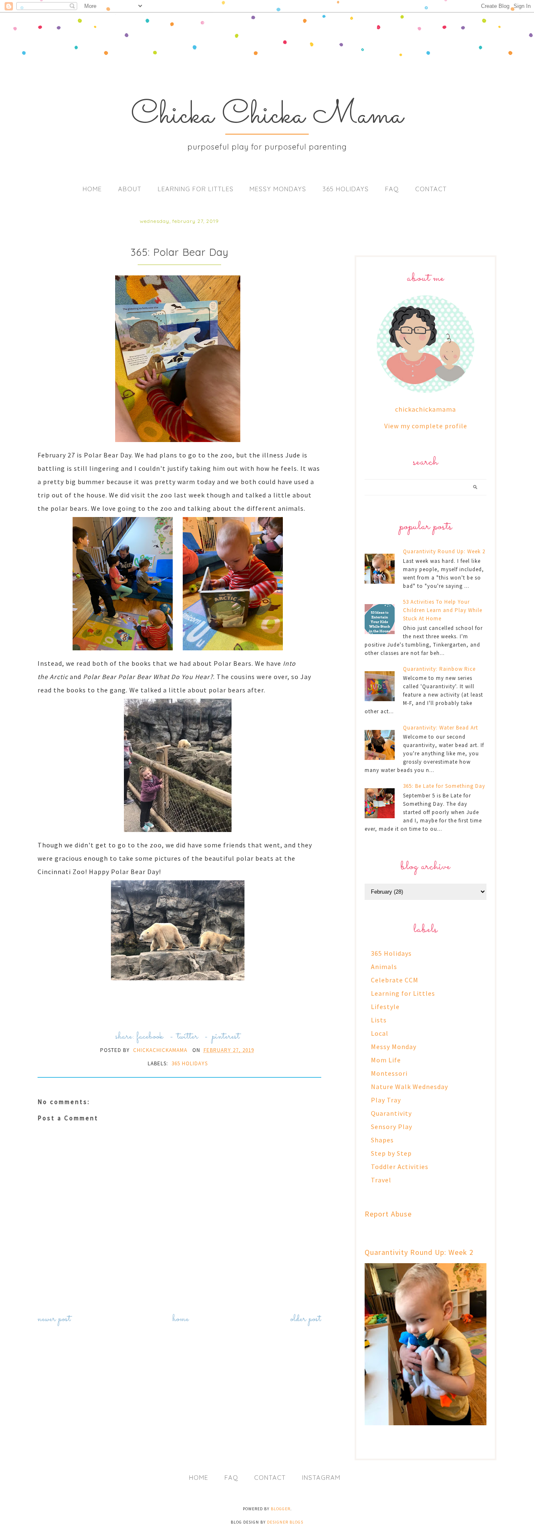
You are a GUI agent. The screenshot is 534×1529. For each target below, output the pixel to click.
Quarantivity (391, 1113)
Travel (381, 1180)
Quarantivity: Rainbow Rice (439, 668)
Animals (384, 966)
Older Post (305, 1319)
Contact (431, 189)
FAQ (392, 189)
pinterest (226, 1037)
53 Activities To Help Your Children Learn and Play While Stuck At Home (442, 610)
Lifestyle (385, 1006)
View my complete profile (425, 426)
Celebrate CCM (394, 980)
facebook (150, 1037)
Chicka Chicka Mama (267, 116)
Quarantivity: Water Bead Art (440, 727)
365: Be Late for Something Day (444, 785)
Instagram (321, 1478)
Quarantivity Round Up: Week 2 (444, 551)
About (129, 189)
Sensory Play (391, 1126)
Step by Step (391, 1153)
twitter (187, 1037)
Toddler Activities (399, 1166)
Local (379, 1033)
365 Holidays (345, 189)
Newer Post (54, 1319)
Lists (379, 1020)
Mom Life (386, 1060)
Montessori (389, 1073)
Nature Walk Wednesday (409, 1086)
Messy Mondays (277, 189)
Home (92, 189)
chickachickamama (425, 409)
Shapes (382, 1140)
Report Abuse (388, 1214)
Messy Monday (393, 1046)
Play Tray (386, 1100)
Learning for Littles (196, 189)
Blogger (280, 1509)
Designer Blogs (285, 1522)
